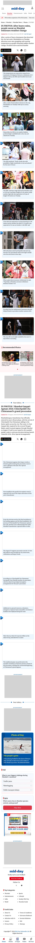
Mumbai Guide (23, 902)
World (6, 902)
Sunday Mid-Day (24, 899)
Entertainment (9, 896)
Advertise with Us (10, 918)
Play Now (17, 808)
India (6, 899)
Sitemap (22, 924)
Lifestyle (21, 896)
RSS (21, 921)
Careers (7, 921)
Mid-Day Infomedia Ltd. (22, 931)
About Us (7, 913)
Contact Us (8, 915)
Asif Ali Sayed (27, 34)
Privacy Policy (9, 924)
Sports (21, 893)
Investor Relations (25, 918)
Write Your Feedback (16, 878)
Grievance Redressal (26, 915)
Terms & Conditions (26, 913)
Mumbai (7, 893)
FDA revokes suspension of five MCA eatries (16, 17)
